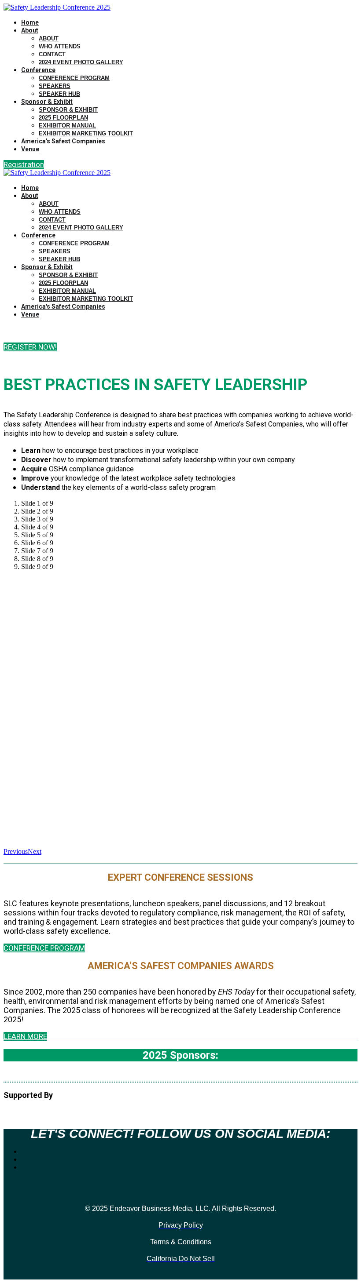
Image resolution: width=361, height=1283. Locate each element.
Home (30, 22)
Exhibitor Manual (67, 125)
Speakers (54, 86)
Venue (30, 149)
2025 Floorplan (63, 117)
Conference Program (74, 78)
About (29, 30)
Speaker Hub (59, 94)
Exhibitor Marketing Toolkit (86, 133)
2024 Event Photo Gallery (81, 62)
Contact (52, 54)
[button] (24, 164)
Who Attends (60, 46)
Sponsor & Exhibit (47, 101)
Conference (38, 69)
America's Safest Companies (63, 141)
